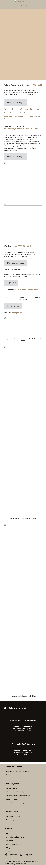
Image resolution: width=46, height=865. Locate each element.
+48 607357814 (24, 754)
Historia (9, 833)
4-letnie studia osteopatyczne (17, 771)
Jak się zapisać (11, 788)
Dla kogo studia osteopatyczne (18, 795)
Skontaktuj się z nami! (15, 708)
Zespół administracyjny (14, 844)
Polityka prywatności (18, 864)
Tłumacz (9, 841)
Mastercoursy (11, 775)
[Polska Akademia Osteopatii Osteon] (23, 3)
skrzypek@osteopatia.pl (23, 752)
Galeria (8, 851)
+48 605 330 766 (24, 731)
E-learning (10, 820)
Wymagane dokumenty (15, 792)
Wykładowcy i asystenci (15, 837)
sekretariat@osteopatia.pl (23, 729)
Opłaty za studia (12, 799)
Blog (8, 848)
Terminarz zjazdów (13, 816)
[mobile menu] (43, 4)
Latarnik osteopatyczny (15, 803)
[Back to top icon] (41, 860)
